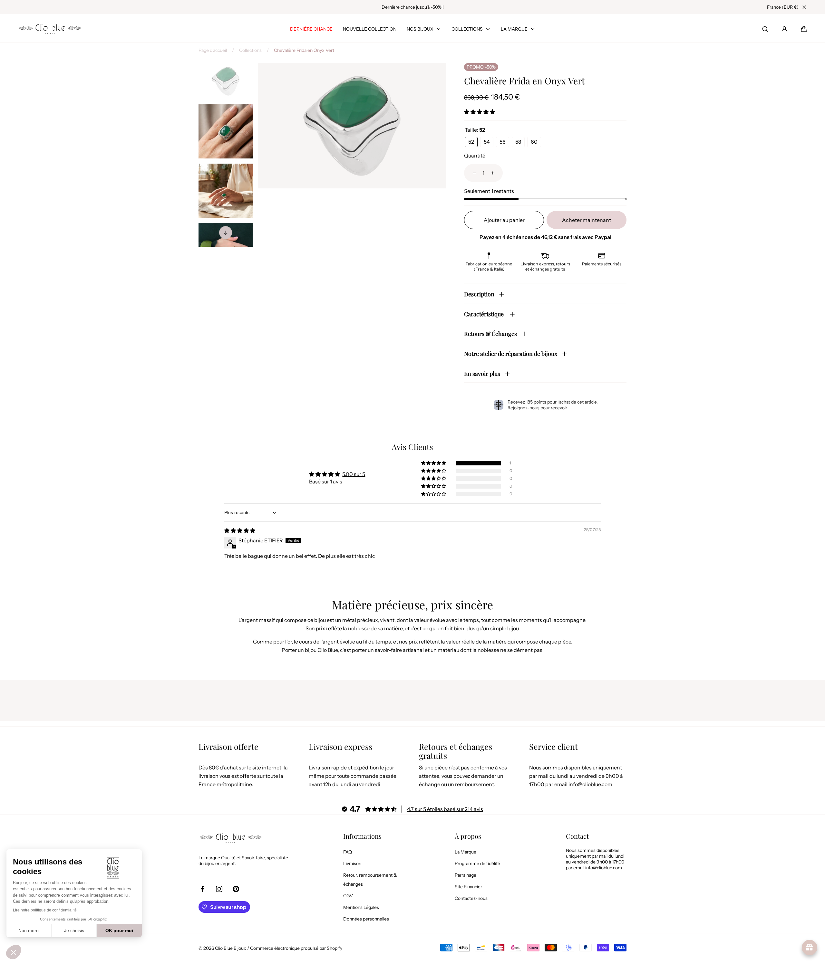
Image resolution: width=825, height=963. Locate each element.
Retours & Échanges (490, 334)
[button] (804, 29)
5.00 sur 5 (353, 474)
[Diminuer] (470, 173)
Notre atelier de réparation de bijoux (510, 354)
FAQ (347, 852)
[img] (239, 530)
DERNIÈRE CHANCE (311, 29)
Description (479, 294)
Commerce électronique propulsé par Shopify (296, 948)
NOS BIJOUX (420, 29)
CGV (348, 896)
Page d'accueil (213, 50)
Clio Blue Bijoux (230, 948)
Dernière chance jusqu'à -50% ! (413, 7)
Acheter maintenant (586, 220)
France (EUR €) (783, 7)
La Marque (465, 852)
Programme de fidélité (477, 863)
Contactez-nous (471, 898)
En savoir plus (482, 373)
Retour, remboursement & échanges (370, 879)
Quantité (474, 155)
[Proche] (804, 7)
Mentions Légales (361, 907)
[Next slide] (225, 232)
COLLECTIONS (467, 29)
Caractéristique (484, 314)
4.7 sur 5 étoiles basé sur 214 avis (445, 809)
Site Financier (468, 887)
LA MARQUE (514, 29)
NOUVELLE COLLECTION (369, 29)
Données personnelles (366, 919)
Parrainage (465, 875)
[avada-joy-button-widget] (809, 947)
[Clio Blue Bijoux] (50, 28)
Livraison (352, 863)
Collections (250, 50)
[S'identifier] (784, 29)
